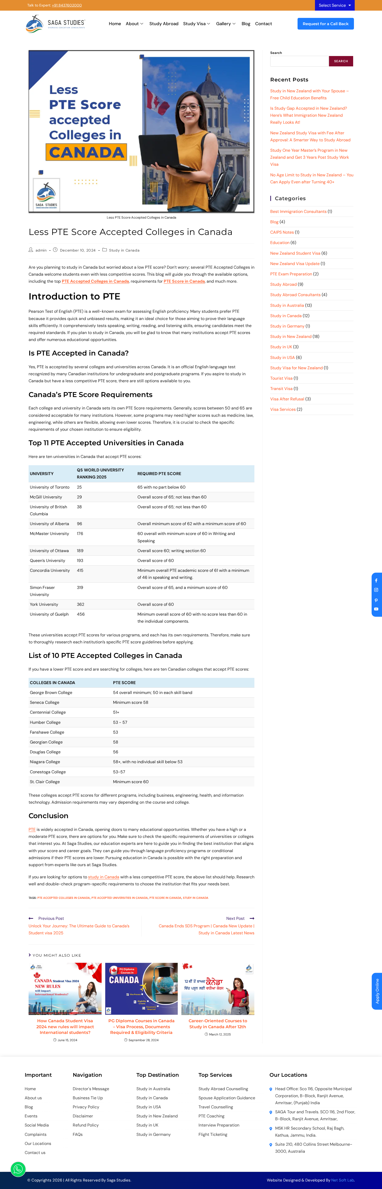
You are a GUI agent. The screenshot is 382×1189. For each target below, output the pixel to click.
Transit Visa (281, 388)
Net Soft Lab (342, 1180)
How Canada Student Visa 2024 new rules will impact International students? (65, 1026)
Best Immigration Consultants (298, 211)
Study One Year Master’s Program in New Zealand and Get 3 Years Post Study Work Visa (309, 157)
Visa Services (283, 409)
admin (41, 250)
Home (115, 23)
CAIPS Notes (282, 232)
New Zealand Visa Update (295, 263)
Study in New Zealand (291, 336)
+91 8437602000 (67, 5)
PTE (32, 829)
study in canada (195, 898)
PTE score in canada (165, 898)
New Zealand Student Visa (295, 253)
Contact (263, 23)
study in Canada (103, 877)
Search (276, 53)
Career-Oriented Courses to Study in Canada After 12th (218, 1023)
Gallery (223, 23)
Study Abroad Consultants (295, 294)
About (132, 23)
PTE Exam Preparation (291, 274)
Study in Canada (124, 250)
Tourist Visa (281, 378)
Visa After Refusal (287, 399)
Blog (246, 23)
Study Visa (194, 23)
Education (279, 242)
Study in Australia (287, 305)
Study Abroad (164, 23)
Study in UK (281, 347)
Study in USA (282, 357)
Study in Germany (287, 326)
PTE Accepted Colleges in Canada (63, 898)
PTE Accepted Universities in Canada (119, 898)
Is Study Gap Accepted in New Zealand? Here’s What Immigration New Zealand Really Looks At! (308, 115)
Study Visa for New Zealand (296, 368)
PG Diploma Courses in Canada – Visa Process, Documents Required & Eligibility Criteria (141, 1026)
